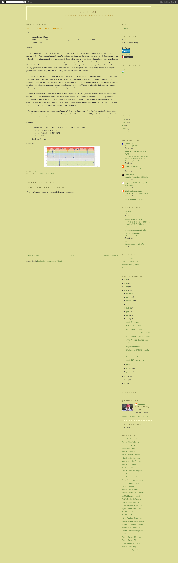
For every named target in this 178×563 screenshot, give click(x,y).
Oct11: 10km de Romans (131, 442)
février (129, 368)
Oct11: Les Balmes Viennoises (133, 439)
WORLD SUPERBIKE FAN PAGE (135, 152)
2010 (126, 290)
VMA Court (49, 173)
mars (128, 364)
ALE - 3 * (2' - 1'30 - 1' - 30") (136, 356)
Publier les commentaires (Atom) (49, 261)
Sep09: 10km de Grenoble (131, 508)
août (128, 304)
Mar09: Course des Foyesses (132, 530)
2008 (126, 380)
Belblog (125, 28)
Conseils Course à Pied (130, 261)
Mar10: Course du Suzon (131, 476)
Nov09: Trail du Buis (130, 489)
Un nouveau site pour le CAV (134, 244)
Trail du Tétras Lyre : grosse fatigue (136, 193)
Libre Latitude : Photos (134, 199)
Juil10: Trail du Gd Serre (131, 454)
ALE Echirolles (127, 258)
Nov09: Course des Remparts (133, 492)
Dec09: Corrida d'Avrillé (131, 483)
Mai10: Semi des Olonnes (131, 461)
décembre (130, 293)
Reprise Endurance (133, 346)
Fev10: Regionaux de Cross (132, 480)
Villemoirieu (130, 241)
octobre (129, 297)
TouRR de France (131, 166)
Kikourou (125, 267)
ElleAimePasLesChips (133, 190)
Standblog (129, 143)
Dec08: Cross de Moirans (131, 537)
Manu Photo (129, 174)
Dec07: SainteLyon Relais (131, 549)
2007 (126, 383)
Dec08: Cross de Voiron (130, 540)
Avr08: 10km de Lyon (130, 546)
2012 (126, 283)
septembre (130, 300)
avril (128, 318)
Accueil (72, 255)
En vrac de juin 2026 (131, 146)
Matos (124, 128)
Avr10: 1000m (127, 467)
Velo (123, 131)
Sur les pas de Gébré (133, 325)
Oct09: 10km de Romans (131, 502)
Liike (126, 213)
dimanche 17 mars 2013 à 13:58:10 (136, 177)
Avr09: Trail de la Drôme (131, 527)
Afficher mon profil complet (135, 416)
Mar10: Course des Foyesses (132, 470)
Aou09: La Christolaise (130, 514)
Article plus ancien (111, 255)
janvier (129, 371)
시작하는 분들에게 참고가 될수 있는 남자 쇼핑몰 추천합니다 (137, 222)
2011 (126, 286)
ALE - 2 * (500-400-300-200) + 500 (44, 28)
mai (127, 315)
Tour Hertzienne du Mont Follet (138, 333)
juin (128, 311)
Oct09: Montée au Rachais (132, 505)
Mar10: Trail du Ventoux (131, 473)
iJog (123, 68)
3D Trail (128, 211)
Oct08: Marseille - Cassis (131, 543)
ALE (37, 173)
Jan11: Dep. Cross (128, 448)
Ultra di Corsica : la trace (133, 236)
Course (124, 122)
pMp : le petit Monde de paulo (136, 182)
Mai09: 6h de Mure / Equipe (132, 524)
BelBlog (89, 11)
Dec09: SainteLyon (129, 486)
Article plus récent (33, 255)
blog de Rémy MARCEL (134, 219)
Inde (123, 125)
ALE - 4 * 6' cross (132, 322)
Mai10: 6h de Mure (129, 464)
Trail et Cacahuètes (132, 233)
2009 (126, 376)
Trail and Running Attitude (135, 229)
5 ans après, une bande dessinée (135, 169)
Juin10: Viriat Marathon (131, 458)
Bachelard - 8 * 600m (134, 329)
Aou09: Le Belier (128, 511)
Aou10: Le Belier (128, 451)
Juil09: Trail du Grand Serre (132, 518)
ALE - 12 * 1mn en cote (135, 360)
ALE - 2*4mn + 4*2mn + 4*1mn (138, 336)
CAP (41, 173)
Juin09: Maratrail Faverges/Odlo (134, 521)
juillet (128, 308)
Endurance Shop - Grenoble (132, 264)
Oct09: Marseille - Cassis (131, 496)
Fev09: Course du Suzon (131, 534)
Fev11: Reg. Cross (128, 445)
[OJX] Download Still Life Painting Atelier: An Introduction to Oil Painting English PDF (136, 158)
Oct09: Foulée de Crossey (131, 499)
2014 (126, 279)
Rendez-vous (129, 185)
